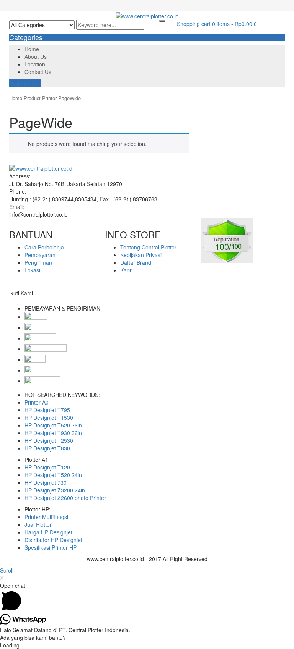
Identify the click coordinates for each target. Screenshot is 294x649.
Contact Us (37, 72)
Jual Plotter (38, 524)
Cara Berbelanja (44, 247)
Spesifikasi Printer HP (50, 547)
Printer (49, 98)
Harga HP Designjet (48, 532)
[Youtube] (28, 300)
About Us (35, 56)
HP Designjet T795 (47, 410)
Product (32, 98)
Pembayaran (40, 255)
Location (34, 64)
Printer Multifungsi (46, 517)
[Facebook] (11, 300)
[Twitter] (15, 300)
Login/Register (44, 4)
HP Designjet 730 (45, 482)
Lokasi (32, 270)
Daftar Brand (135, 262)
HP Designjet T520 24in (53, 475)
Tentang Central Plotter (148, 247)
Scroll (6, 570)
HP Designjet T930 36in (53, 433)
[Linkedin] (20, 300)
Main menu (22, 83)
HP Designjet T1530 (48, 417)
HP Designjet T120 (47, 467)
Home (31, 49)
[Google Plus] (24, 300)
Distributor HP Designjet (53, 540)
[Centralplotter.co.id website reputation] (227, 239)
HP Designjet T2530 (48, 440)
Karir (126, 270)
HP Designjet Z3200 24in (54, 490)
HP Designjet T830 (47, 448)
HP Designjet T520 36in (53, 425)
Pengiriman (38, 262)
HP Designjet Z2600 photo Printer (65, 498)
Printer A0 (36, 402)
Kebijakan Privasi (141, 255)
